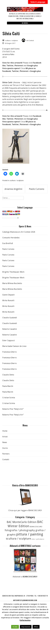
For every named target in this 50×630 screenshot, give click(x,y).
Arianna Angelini (13, 189)
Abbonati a (25, 577)
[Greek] (3, 214)
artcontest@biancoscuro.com (25, 600)
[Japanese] (14, 211)
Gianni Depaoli (8, 295)
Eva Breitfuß (7, 243)
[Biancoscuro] (25, 560)
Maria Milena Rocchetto (12, 283)
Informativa (25, 620)
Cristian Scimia (8, 397)
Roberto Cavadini (9, 329)
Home (4, 431)
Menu (25, 23)
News (4, 442)
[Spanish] (11, 211)
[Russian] (11, 214)
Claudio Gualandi (9, 318)
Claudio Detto (8, 375)
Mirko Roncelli (8, 300)
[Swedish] (16, 214)
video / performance (37, 539)
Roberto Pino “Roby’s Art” (13, 409)
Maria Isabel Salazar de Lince (14, 346)
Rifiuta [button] (36, 627)
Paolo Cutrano (36, 189)
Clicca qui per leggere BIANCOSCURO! (25, 510)
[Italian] (8, 214)
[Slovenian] (14, 214)
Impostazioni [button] (25, 627)
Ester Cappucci (8, 340)
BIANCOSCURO (36, 527)
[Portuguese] (19, 211)
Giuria (5, 448)
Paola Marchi (7, 386)
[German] (8, 211)
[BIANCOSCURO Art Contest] (25, 11)
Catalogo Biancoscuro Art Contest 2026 (18, 232)
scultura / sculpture (11, 40)
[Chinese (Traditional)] (16, 211)
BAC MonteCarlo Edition (22, 522)
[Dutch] (6, 214)
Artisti (5, 437)
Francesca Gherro (9, 352)
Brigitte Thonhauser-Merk (13, 272)
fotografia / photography (20, 530)
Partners (5, 454)
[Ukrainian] (19, 214)
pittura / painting (29, 534)
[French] (6, 211)
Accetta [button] (15, 627)
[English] (3, 211)
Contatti (5, 459)
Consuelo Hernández (11, 238)
